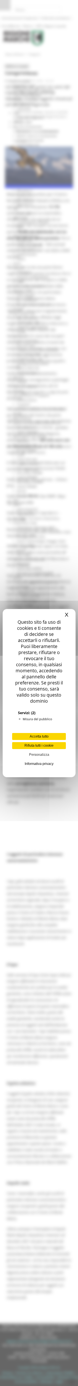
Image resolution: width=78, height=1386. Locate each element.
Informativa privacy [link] (39, 764)
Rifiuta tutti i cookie (39, 745)
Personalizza (39, 754)
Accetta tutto (39, 736)
